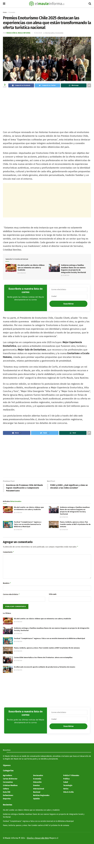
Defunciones (8, 795)
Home (5, 12)
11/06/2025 (38, 33)
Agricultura (7, 775)
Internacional (38, 789)
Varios (65, 789)
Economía (12, 12)
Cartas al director (10, 779)
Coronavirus (8, 782)
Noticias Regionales (41, 795)
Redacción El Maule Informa (18, 33)
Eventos (36, 785)
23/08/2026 (22, 273)
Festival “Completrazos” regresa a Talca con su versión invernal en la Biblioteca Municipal (27, 524)
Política (66, 779)
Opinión (36, 799)
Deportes (7, 799)
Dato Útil (6, 792)
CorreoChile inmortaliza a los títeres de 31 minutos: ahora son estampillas (43, 657)
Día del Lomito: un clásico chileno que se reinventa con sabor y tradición (31, 267)
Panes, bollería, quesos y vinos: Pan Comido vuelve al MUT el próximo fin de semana (75, 524)
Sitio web (52, 594)
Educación (37, 782)
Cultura (6, 789)
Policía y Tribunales (71, 775)
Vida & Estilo (68, 792)
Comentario (8, 552)
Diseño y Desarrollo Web (38, 838)
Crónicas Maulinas (10, 785)
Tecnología (67, 785)
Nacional (36, 792)
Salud (65, 782)
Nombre (7, 583)
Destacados (50, 33)
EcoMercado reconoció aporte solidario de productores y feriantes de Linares (44, 667)
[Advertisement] (47, 107)
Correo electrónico (11, 594)
